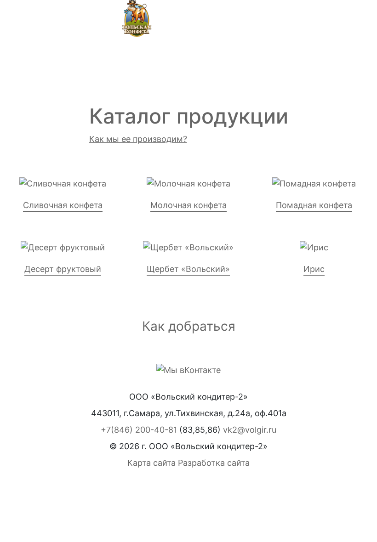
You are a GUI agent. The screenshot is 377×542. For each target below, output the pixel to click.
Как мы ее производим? (138, 139)
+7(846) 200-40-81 (139, 430)
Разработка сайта (214, 463)
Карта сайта (151, 463)
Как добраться (188, 326)
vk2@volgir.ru (249, 430)
